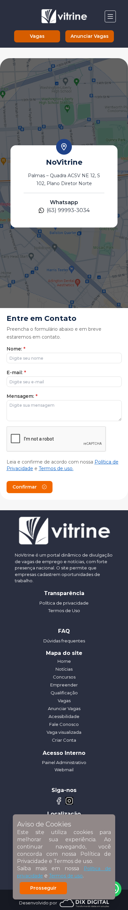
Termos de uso (66, 876)
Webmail (64, 769)
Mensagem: (22, 396)
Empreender (64, 684)
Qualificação (64, 692)
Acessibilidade (64, 716)
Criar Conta (64, 740)
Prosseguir (43, 888)
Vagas (37, 36)
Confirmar (24, 487)
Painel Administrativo (64, 762)
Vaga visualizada (64, 732)
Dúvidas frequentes (64, 640)
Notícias (64, 669)
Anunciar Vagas (90, 36)
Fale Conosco (64, 724)
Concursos (64, 677)
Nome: (16, 348)
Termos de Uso (64, 610)
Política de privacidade (64, 603)
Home (64, 661)
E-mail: (16, 372)
